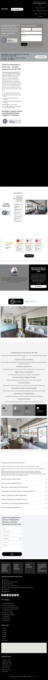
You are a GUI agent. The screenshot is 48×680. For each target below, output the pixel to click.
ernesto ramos (31, 240)
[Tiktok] (15, 595)
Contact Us (40, 16)
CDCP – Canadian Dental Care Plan (40, 10)
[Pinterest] (13, 595)
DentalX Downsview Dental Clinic (39, 2)
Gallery (40, 13)
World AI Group (35, 676)
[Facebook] (2, 595)
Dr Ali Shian (14, 275)
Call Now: (9, 39)
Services (36, 13)
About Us (40, 4)
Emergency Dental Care (40, 7)
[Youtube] (18, 595)
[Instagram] (5, 595)
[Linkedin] (10, 595)
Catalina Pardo (21, 240)
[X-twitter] (7, 595)
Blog (45, 13)
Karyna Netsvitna (40, 240)
